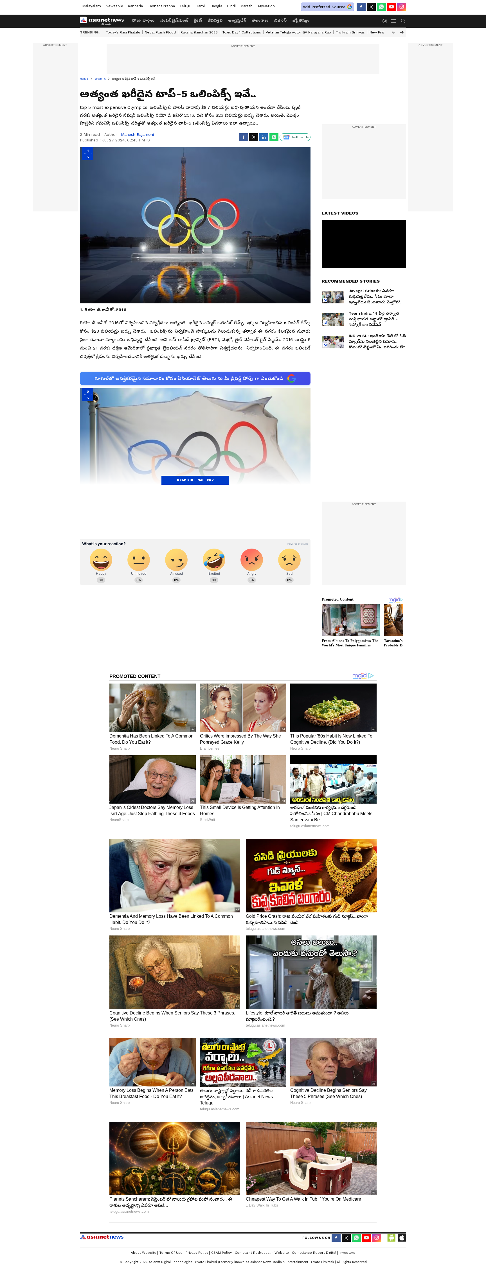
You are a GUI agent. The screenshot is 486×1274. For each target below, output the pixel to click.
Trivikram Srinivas (350, 32)
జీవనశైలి (215, 20)
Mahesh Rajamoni (137, 134)
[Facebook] (361, 7)
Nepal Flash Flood (160, 32)
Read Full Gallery (195, 480)
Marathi (246, 6)
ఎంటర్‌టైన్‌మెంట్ (174, 20)
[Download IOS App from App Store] (401, 1238)
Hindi (231, 6)
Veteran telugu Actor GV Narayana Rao (298, 32)
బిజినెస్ (280, 20)
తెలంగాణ (259, 20)
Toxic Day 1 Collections (241, 32)
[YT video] (391, 7)
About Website (143, 1253)
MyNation (266, 6)
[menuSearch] (403, 21)
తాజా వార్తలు (143, 20)
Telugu (185, 6)
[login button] (386, 21)
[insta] (401, 7)
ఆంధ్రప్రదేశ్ (237, 20)
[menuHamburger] (394, 21)
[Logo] (104, 21)
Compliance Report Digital (314, 1253)
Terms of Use (171, 1253)
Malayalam (91, 6)
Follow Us (300, 137)
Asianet (101, 1237)
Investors (347, 1253)
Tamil (201, 6)
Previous (393, 32)
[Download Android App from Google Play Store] (391, 1238)
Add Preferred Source (324, 6)
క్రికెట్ (198, 20)
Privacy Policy (197, 1253)
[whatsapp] (381, 7)
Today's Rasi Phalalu (123, 32)
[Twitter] (371, 7)
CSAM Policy (221, 1253)
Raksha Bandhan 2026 (199, 32)
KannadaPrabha (161, 6)
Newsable (114, 6)
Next (402, 32)
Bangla (216, 6)
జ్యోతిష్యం (300, 20)
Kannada (135, 6)
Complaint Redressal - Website (262, 1253)
